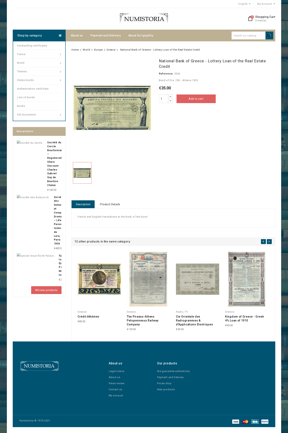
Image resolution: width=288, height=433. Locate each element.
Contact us (115, 389)
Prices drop (164, 383)
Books (21, 105)
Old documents (26, 114)
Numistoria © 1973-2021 (35, 420)
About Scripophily (140, 35)
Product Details (110, 204)
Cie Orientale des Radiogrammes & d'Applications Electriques (194, 320)
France (21, 54)
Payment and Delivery (106, 35)
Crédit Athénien (88, 316)
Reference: (166, 73)
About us (77, 35)
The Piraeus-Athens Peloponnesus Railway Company (142, 320)
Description (83, 204)
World (20, 62)
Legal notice (116, 371)
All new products (46, 290)
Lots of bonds (26, 97)
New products (166, 389)
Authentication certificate (33, 88)
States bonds (25, 80)
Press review (116, 383)
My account (116, 395)
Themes (22, 71)
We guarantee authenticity (173, 371)
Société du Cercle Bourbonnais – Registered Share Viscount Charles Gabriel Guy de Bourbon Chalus (55, 164)
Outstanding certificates (32, 45)
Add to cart (196, 98)
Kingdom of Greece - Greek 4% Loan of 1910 (244, 318)
